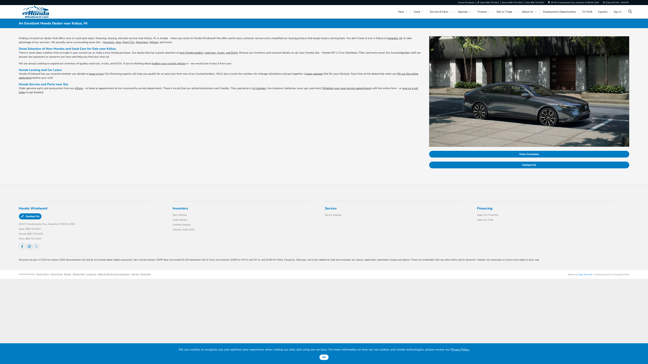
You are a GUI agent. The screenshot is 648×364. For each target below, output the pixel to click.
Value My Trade (485, 219)
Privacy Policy (42, 274)
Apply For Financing (487, 215)
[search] (630, 12)
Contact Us (529, 165)
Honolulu (108, 42)
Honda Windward (27, 274)
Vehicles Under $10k (183, 229)
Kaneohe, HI (394, 38)
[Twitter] (36, 246)
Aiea (118, 42)
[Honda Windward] (48, 11)
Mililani (154, 42)
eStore (79, 88)
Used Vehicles (180, 219)
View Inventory (529, 154)
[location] (549, 2)
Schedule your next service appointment (346, 88)
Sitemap (67, 274)
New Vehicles (180, 215)
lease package (314, 74)
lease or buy (96, 74)
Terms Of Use (56, 274)
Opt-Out (135, 274)
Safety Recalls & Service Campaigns (114, 274)
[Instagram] (29, 246)
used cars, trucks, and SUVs (221, 53)
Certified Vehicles (182, 224)
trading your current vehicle (168, 63)
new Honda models (191, 53)
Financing (484, 208)
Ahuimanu (142, 42)
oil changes (259, 88)
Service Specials (333, 215)
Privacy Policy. (460, 349)
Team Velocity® (585, 274)
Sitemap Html (79, 274)
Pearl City (128, 42)
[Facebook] (22, 246)
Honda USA (145, 274)
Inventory (180, 208)
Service (331, 208)
